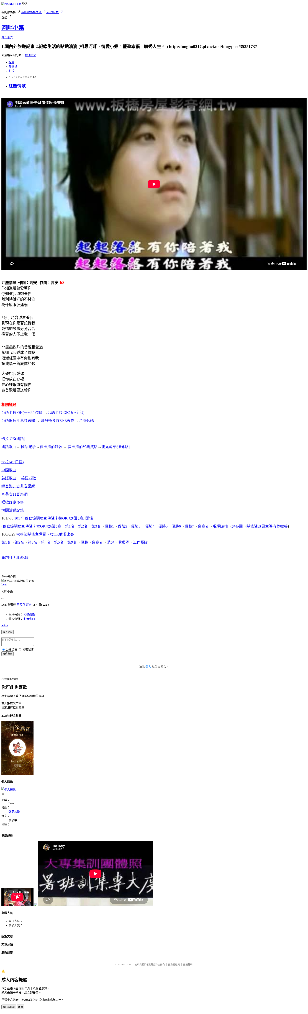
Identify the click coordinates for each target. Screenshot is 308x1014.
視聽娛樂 (29, 614)
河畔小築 (12, 27)
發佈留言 (7, 653)
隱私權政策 (174, 964)
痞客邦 (21, 604)
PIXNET (127, 964)
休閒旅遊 (30, 55)
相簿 (11, 62)
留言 (29, 604)
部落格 (13, 66)
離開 (20, 1007)
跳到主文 (7, 37)
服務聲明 (187, 964)
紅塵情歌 (17, 86)
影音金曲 (29, 618)
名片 (11, 70)
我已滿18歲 (9, 1007)
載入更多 (7, 632)
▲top (4, 625)
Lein (4, 584)
